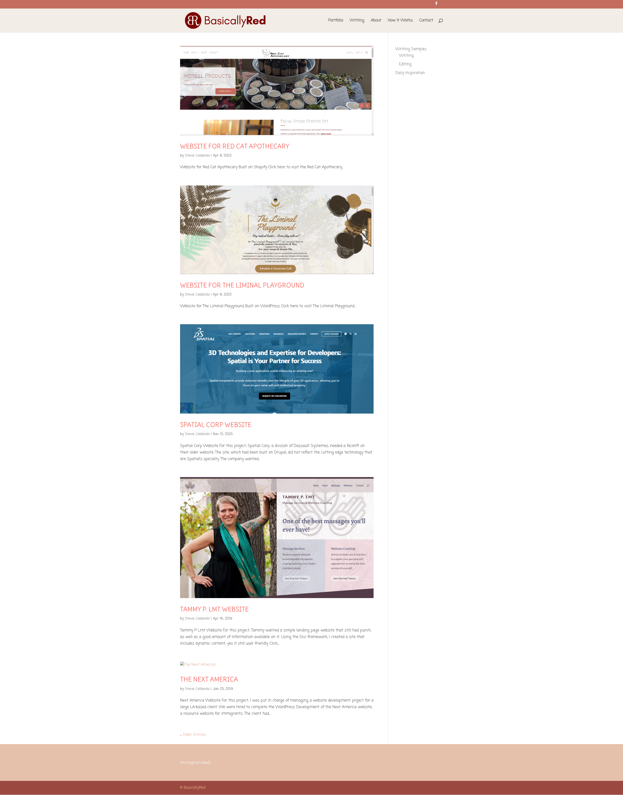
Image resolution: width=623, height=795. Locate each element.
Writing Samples (411, 49)
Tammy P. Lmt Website (214, 609)
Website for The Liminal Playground (242, 285)
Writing (357, 21)
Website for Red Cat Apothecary (234, 146)
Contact (426, 21)
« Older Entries (193, 735)
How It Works (400, 21)
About (376, 21)
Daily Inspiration (410, 73)
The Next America (209, 679)
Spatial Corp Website (215, 425)
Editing (405, 64)
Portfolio (335, 21)
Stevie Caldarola (197, 155)
